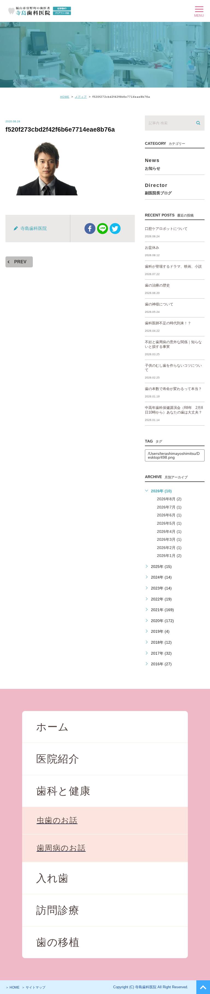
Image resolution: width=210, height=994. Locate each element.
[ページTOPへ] (203, 987)
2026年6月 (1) (169, 515)
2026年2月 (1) (169, 547)
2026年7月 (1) (169, 507)
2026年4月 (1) (169, 531)
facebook (89, 228)
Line (102, 228)
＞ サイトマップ (33, 987)
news (152, 164)
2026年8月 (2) (169, 499)
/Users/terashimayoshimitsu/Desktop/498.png (174, 455)
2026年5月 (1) (169, 523)
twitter (115, 228)
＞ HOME (12, 987)
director (158, 189)
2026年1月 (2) (169, 555)
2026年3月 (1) (169, 539)
